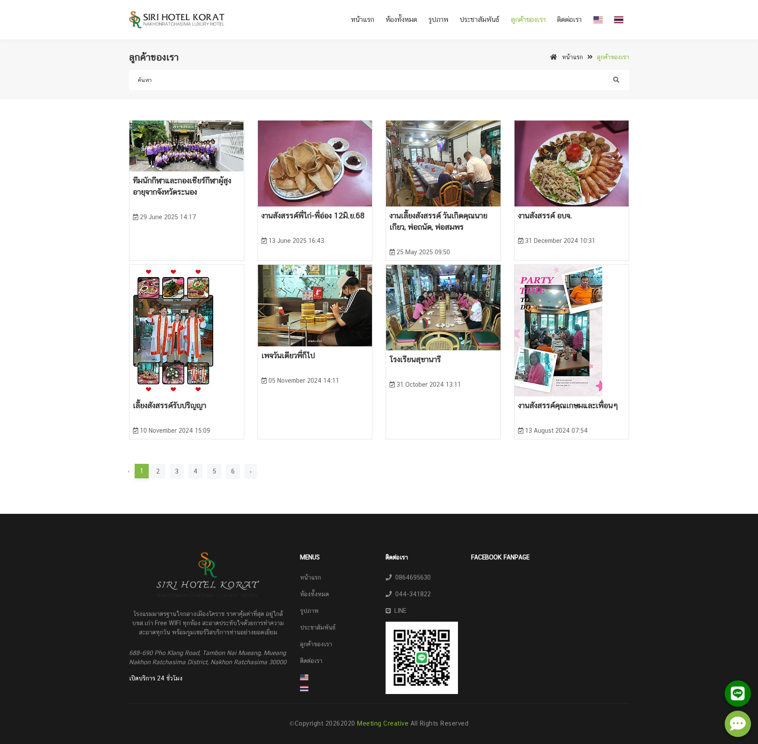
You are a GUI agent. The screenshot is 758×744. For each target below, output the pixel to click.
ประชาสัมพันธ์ (479, 19)
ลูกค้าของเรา (528, 19)
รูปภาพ (438, 19)
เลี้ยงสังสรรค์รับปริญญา (169, 405)
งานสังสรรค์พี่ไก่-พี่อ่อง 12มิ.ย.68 (313, 215)
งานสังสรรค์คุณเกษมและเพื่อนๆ (568, 405)
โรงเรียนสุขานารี (415, 359)
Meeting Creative (384, 723)
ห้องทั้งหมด (401, 19)
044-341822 (411, 594)
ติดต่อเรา (569, 19)
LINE (398, 610)
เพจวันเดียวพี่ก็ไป (288, 355)
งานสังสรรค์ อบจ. (545, 215)
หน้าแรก (362, 19)
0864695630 (411, 577)
